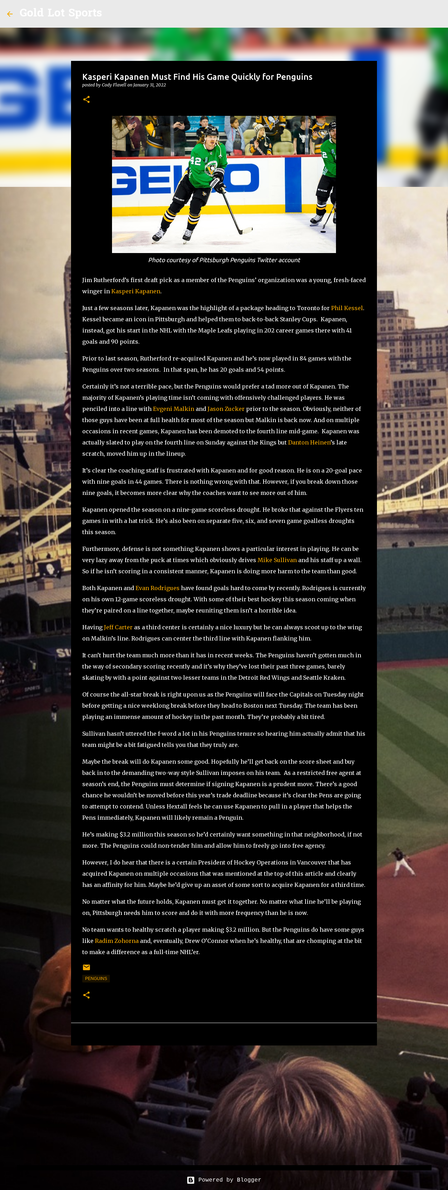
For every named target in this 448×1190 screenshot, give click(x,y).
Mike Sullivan (277, 560)
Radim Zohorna (117, 940)
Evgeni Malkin (173, 408)
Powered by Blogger (228, 1180)
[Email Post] (86, 970)
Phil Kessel (347, 308)
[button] (86, 100)
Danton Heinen (309, 442)
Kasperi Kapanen (135, 291)
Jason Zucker (226, 408)
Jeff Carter (118, 627)
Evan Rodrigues (157, 588)
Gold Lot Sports (61, 14)
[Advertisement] (224, 1105)
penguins (96, 978)
